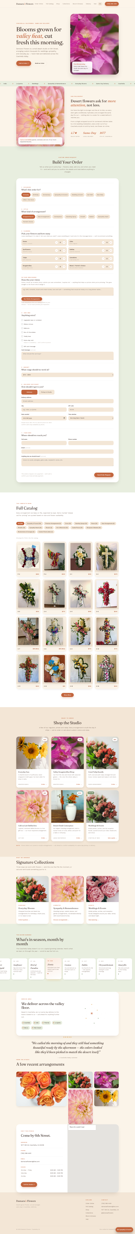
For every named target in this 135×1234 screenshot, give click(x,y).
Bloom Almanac (78, 4)
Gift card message (29, 346)
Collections (66, 4)
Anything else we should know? (33, 456)
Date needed (25, 414)
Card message (28, 350)
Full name (24, 439)
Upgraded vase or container (33, 320)
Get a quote (111, 838)
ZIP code (71, 406)
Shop (58, 4)
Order (43, 784)
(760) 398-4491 (112, 4)
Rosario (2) (49, 527)
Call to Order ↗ (24, 63)
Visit (95, 4)
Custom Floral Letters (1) (46, 531)
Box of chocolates (30, 332)
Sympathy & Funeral (124, 1230)
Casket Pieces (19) (77, 527)
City (22, 406)
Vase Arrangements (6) (108, 523)
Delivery (88, 4)
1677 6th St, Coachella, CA (110, 1210)
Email (25, 447)
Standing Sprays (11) (81, 523)
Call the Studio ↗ (29, 1184)
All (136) (20, 523)
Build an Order (39, 63)
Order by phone (23, 920)
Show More (67, 695)
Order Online (39, 4)
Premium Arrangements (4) (53, 523)
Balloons (26, 328)
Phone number (72, 439)
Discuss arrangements (60, 920)
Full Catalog (49, 4)
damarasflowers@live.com (30, 1161)
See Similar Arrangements (32, 299)
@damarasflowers (107, 1213)
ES (100, 4)
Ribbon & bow (28, 324)
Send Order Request (103, 475)
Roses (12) (94, 523)
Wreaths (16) (21, 527)
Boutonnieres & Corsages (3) (26, 531)
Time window (72, 414)
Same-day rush (37, 341)
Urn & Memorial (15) (62, 527)
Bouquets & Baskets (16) (94, 527)
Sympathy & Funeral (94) (34, 523)
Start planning (93, 920)
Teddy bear (27, 336)
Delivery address (26, 397)
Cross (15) (68, 523)
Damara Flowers (24, 4)
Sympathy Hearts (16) (35, 527)
